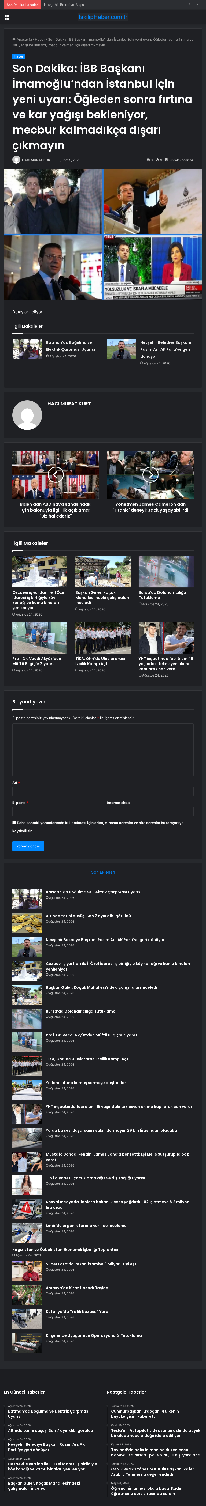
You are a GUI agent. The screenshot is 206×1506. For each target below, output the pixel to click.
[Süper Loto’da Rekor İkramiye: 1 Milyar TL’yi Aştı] (27, 1271)
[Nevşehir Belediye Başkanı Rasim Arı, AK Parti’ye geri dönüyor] (121, 349)
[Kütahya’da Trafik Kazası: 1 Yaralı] (27, 1319)
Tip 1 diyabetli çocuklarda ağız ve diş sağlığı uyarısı (95, 1178)
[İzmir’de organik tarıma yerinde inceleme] (27, 1233)
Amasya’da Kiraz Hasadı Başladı (77, 1287)
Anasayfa (24, 39)
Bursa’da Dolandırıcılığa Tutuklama (162, 595)
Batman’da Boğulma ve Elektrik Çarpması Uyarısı (93, 892)
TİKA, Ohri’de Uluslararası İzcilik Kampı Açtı (100, 661)
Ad (16, 782)
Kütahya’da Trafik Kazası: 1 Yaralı (78, 1311)
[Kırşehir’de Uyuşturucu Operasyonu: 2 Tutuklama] (27, 1343)
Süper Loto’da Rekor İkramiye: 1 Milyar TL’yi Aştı (92, 1264)
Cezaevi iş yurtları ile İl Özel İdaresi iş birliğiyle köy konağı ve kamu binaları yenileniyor (38, 600)
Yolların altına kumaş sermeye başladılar (86, 1082)
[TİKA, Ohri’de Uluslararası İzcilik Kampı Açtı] (102, 638)
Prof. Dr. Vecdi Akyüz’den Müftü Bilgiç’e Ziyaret (36, 661)
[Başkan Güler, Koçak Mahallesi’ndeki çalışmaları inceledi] (102, 571)
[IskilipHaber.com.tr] (103, 17)
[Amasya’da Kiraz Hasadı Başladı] (27, 1295)
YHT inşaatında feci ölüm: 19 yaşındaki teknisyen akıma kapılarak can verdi (166, 663)
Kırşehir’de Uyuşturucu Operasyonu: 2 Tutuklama (94, 1335)
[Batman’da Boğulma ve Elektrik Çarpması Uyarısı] (27, 349)
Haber (40, 39)
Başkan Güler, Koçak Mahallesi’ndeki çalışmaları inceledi (102, 597)
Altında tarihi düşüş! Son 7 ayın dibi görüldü (88, 916)
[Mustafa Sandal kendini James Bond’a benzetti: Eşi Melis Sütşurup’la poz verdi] (27, 1162)
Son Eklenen (103, 872)
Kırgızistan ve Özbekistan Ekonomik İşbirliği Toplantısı (65, 1249)
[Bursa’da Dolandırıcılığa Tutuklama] (166, 571)
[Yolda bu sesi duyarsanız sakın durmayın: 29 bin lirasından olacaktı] (27, 1138)
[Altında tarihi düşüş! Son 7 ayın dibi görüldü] (27, 923)
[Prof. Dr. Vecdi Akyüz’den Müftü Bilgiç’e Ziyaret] (39, 638)
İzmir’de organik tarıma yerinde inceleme (86, 1225)
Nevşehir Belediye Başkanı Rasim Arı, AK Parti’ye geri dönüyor (95, 4)
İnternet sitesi (119, 803)
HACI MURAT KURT (37, 160)
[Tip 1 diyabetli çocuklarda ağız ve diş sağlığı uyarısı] (27, 1185)
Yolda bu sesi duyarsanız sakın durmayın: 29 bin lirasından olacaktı (111, 1130)
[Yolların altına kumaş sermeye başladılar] (27, 1090)
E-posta (20, 803)
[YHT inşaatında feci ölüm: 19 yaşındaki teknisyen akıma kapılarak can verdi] (166, 638)
